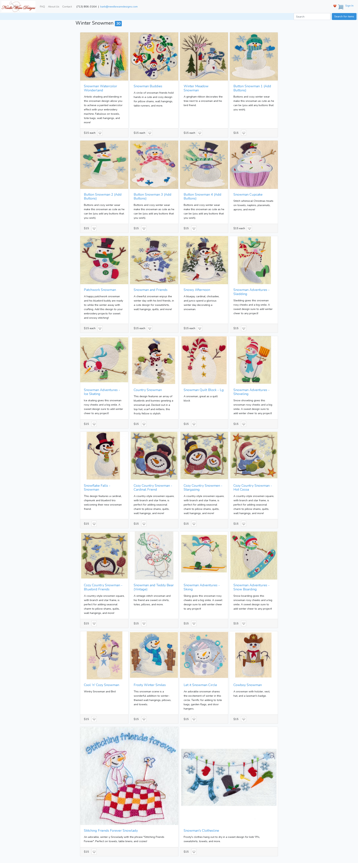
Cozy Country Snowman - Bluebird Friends (103, 587)
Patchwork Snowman (100, 290)
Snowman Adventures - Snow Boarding (251, 587)
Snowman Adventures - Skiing (202, 587)
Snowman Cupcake (248, 194)
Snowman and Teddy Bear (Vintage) (154, 587)
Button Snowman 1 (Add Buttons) (252, 88)
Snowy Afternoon (197, 290)
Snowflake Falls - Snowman (97, 487)
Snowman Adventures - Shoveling (251, 392)
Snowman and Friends (150, 290)
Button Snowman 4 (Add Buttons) (202, 196)
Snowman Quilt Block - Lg (204, 390)
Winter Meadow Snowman (196, 88)
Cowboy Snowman (247, 685)
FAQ (42, 6)
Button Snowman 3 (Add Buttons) (152, 196)
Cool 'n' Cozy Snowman (101, 685)
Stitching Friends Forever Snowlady (111, 830)
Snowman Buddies (148, 86)
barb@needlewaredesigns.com (119, 6)
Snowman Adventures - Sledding (251, 292)
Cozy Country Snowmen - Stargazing (203, 487)
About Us (53, 6)
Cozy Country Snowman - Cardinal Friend (153, 487)
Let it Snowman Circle (200, 685)
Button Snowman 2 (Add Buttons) (103, 196)
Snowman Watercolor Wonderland (100, 88)
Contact (67, 6)
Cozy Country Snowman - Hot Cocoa (252, 487)
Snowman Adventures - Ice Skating (102, 392)
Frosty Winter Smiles (150, 685)
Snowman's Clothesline (201, 830)
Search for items (344, 16)
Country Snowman (148, 390)
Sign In (349, 5)
